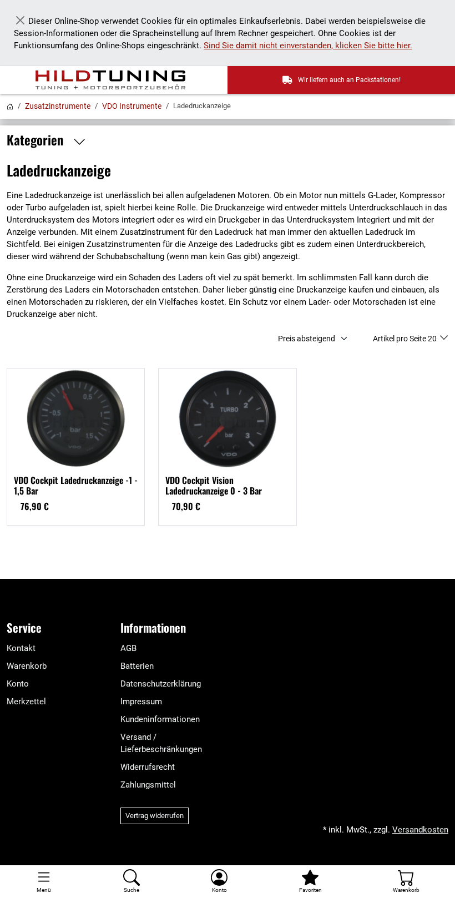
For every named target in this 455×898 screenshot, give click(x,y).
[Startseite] (10, 106)
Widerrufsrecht (147, 767)
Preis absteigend (306, 338)
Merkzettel (26, 702)
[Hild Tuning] (117, 80)
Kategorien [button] (37, 140)
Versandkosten (420, 830)
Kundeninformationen (160, 719)
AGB (128, 648)
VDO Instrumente (131, 106)
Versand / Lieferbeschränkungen (161, 743)
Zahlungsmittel (148, 785)
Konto (18, 684)
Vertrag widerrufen (154, 815)
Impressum (141, 702)
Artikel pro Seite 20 (405, 338)
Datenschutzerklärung (160, 684)
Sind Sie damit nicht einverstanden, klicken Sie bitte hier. (308, 46)
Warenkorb (27, 666)
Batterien (137, 666)
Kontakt (21, 648)
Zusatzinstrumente (57, 106)
